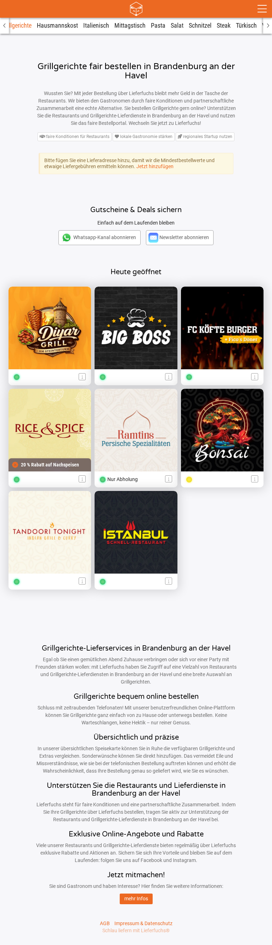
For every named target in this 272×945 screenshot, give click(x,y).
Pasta (158, 25)
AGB (105, 923)
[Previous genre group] (4, 26)
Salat (177, 25)
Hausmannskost (57, 25)
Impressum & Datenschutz (143, 923)
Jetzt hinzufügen (155, 166)
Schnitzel (200, 25)
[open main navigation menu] (262, 9)
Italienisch (96, 25)
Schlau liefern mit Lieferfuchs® (136, 930)
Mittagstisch (130, 25)
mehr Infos (136, 898)
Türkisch (246, 25)
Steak (224, 25)
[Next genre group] (267, 26)
